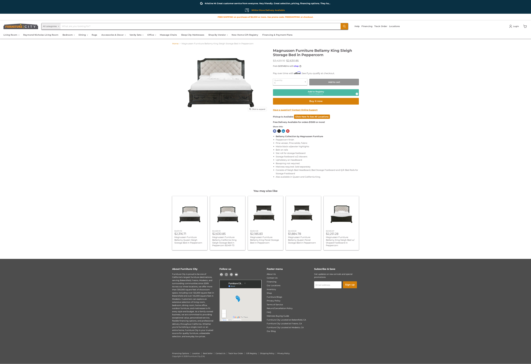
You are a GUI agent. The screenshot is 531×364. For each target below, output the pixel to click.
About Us (271, 274)
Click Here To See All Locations (312, 116)
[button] (514, 26)
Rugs (94, 35)
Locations (394, 26)
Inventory (271, 289)
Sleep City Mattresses (192, 35)
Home (175, 43)
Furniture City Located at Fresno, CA (284, 323)
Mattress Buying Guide (278, 316)
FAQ (269, 312)
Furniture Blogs (274, 297)
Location (196, 353)
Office (151, 35)
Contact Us (272, 278)
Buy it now (316, 101)
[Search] (344, 26)
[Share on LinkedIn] (283, 131)
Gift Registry (251, 353)
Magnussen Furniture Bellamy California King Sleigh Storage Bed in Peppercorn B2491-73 (224, 241)
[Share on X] (279, 131)
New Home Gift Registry (245, 35)
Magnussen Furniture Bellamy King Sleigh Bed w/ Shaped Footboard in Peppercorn (340, 241)
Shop (269, 293)
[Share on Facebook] (274, 131)
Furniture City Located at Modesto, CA (285, 327)
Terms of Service (275, 304)
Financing (366, 26)
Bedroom (68, 35)
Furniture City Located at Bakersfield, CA (286, 320)
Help (357, 26)
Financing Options (180, 353)
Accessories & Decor (112, 35)
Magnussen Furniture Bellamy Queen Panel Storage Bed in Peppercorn (302, 240)
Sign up (350, 284)
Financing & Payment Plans (277, 35)
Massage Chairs (168, 35)
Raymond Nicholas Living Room (40, 35)
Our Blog (271, 331)
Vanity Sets (136, 35)
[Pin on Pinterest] (287, 131)
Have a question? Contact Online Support (295, 110)
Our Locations (273, 285)
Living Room (10, 35)
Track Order (380, 26)
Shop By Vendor (217, 35)
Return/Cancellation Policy (280, 308)
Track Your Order (235, 353)
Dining (82, 35)
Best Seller (208, 353)
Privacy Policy (273, 300)
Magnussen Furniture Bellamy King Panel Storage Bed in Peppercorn (264, 240)
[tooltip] (357, 94)
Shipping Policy (267, 353)
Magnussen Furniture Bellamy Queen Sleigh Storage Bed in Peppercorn (188, 240)
